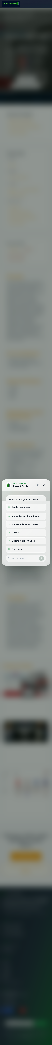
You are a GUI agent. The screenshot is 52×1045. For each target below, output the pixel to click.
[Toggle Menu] (47, 4)
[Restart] (38, 485)
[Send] (41, 558)
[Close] (43, 485)
